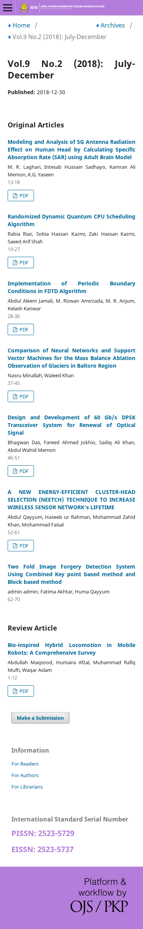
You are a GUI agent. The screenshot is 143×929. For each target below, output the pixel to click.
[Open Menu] (7, 7)
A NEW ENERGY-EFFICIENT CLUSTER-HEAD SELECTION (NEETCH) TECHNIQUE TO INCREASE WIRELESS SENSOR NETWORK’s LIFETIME (71, 499)
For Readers (25, 763)
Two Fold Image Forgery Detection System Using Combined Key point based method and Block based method (71, 574)
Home (21, 25)
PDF (23, 195)
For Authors (25, 775)
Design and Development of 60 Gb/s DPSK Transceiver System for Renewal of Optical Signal (71, 425)
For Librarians (27, 786)
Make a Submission (40, 717)
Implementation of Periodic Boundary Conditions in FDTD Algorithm (71, 287)
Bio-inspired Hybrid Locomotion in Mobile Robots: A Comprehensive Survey (71, 648)
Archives (113, 25)
